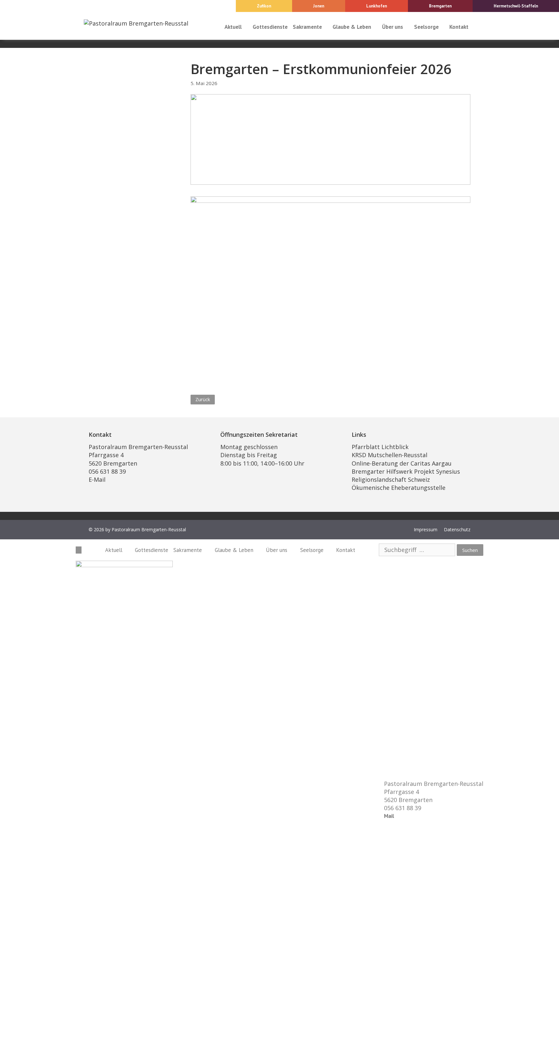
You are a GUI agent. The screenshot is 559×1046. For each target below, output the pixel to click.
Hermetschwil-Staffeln (516, 6)
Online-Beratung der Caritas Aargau (402, 463)
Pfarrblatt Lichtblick (380, 447)
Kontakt (458, 26)
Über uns (392, 26)
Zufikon (264, 6)
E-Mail (97, 479)
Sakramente (307, 26)
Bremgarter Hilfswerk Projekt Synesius (406, 471)
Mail (389, 816)
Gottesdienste (270, 26)
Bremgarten (440, 6)
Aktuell (233, 26)
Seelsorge (426, 26)
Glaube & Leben (352, 26)
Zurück (202, 399)
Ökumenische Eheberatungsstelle (398, 487)
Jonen (318, 6)
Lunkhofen (376, 6)
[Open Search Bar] (477, 26)
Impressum (425, 529)
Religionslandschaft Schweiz (391, 479)
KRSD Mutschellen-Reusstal (389, 455)
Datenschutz (457, 529)
